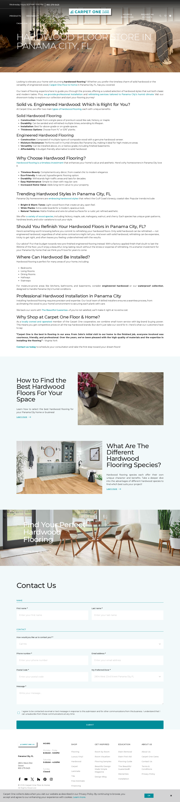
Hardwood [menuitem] (76, 761)
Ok (149, 795)
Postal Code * (22, 670)
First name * (22, 608)
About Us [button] (49, 16)
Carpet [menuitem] (74, 766)
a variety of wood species (39, 216)
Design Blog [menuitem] (100, 777)
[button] (160, 16)
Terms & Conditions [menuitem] (147, 767)
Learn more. (79, 797)
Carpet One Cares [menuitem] (150, 756)
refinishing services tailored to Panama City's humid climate (121, 94)
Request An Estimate (147, 15)
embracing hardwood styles (63, 198)
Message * (21, 686)
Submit (90, 725)
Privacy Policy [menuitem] (148, 774)
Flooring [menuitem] (75, 752)
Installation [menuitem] (123, 779)
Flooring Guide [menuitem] (125, 761)
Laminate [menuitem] (75, 771)
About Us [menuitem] (146, 752)
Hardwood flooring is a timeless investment (39, 163)
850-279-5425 (53, 5)
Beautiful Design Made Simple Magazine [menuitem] (103, 769)
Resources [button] (32, 16)
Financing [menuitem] (76, 786)
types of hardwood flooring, (67, 109)
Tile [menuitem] (73, 776)
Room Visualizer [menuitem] (102, 756)
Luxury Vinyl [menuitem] (77, 756)
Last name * (97, 608)
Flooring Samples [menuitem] (103, 761)
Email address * (99, 653)
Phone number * (24, 653)
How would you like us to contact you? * (34, 637)
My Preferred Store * (101, 670)
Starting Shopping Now (35, 551)
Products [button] (15, 16)
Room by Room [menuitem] (102, 752)
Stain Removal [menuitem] (125, 752)
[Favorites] (165, 16)
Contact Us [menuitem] (147, 761)
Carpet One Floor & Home (63, 85)
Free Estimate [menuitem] (78, 781)
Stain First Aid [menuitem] (125, 756)
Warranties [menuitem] (123, 774)
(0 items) (170, 16)
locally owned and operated (36, 321)
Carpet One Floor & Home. (37, 785)
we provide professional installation (63, 94)
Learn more (21, 417)
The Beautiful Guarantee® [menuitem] (124, 767)
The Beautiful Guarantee (54, 310)
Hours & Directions (127, 15)
